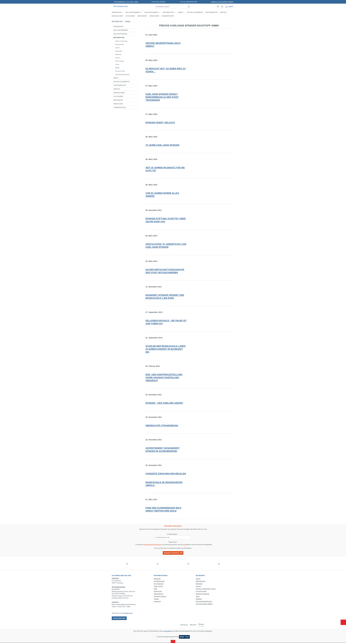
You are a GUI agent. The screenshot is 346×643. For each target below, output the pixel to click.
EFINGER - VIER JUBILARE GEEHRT (164, 403)
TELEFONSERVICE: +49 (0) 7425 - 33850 (125, 2)
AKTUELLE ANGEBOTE (121, 81)
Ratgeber (199, 599)
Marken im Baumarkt (121, 41)
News (197, 596)
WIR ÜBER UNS (119, 37)
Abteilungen (118, 51)
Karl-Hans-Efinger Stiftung (204, 604)
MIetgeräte (157, 578)
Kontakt (156, 599)
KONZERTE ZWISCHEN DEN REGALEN (166, 473)
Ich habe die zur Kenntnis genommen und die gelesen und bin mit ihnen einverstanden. (174, 544)
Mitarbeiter (118, 54)
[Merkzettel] (218, 6)
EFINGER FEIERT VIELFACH (160, 122)
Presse (117, 67)
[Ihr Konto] (222, 6)
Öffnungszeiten (119, 44)
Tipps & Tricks (158, 586)
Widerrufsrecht (158, 594)
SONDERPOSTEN (120, 107)
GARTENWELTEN (120, 85)
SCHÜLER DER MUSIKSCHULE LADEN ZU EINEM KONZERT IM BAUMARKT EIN (165, 349)
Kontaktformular (127, 613)
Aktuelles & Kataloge (202, 594)
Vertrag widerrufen (119, 618)
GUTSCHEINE (118, 96)
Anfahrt (117, 47)
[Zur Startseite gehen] (121, 6)
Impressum (157, 601)
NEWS (116, 78)
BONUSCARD (118, 104)
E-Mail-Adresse (172, 534)
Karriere (117, 57)
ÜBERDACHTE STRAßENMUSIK (162, 425)
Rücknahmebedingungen (122, 74)
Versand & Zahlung (160, 596)
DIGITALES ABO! (119, 93)
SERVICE (117, 89)
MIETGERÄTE (118, 100)
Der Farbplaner (159, 584)
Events (117, 64)
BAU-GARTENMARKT (121, 30)
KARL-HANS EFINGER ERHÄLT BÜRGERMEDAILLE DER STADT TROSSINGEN (162, 97)
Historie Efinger (119, 61)
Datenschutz (158, 591)
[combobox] (171, 6)
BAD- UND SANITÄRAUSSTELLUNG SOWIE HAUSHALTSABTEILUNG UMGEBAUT (164, 377)
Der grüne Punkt (120, 71)
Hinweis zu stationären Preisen (206, 589)
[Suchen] (189, 6)
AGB (184, 544)
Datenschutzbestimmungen (152, 544)
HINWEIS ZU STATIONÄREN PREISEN (222, 2)
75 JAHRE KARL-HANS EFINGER (162, 145)
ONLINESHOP (118, 26)
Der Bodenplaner (159, 581)
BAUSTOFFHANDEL (120, 34)
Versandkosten (167, 631)
